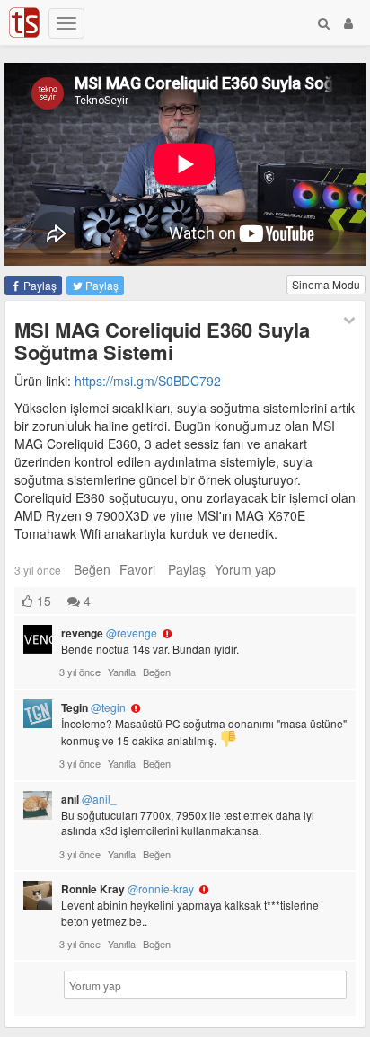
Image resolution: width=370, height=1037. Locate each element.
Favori (137, 569)
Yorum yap (245, 569)
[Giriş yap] (348, 22)
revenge (109, 633)
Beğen (92, 569)
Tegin (93, 707)
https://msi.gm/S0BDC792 (148, 381)
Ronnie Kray (127, 889)
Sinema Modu (326, 284)
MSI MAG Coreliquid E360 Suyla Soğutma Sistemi (162, 340)
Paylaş (39, 285)
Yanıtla (122, 671)
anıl (89, 799)
